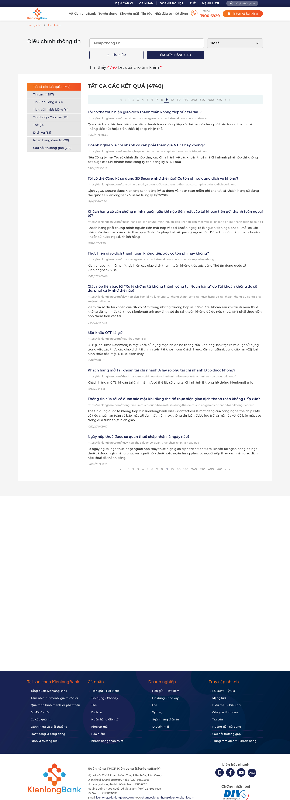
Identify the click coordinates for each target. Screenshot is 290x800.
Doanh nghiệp (172, 3)
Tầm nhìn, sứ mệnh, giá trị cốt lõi (54, 698)
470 (219, 100)
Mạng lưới (210, 3)
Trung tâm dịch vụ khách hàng (234, 741)
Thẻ (193, 3)
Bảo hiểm (98, 734)
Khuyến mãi (129, 13)
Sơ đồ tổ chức (40, 712)
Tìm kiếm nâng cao (175, 55)
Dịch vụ (96, 712)
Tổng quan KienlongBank (49, 690)
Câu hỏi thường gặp (226, 734)
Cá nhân (146, 3)
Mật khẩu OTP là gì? (105, 333)
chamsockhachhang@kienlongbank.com (167, 797)
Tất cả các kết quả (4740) (51, 87)
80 (178, 100)
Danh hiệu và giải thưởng (49, 726)
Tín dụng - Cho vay (104, 698)
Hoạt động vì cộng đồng (48, 734)
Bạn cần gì (124, 3)
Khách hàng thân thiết (107, 741)
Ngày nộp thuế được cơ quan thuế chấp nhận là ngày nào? (138, 437)
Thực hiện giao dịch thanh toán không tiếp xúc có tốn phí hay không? (148, 253)
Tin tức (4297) (43, 94)
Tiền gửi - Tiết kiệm (105, 690)
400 (211, 100)
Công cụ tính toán (225, 712)
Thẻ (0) (38, 125)
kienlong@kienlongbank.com (115, 797)
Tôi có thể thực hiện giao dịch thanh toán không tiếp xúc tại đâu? (144, 112)
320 (202, 100)
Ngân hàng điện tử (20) (51, 140)
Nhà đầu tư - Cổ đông (171, 13)
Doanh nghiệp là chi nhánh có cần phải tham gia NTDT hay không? (146, 145)
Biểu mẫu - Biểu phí (226, 705)
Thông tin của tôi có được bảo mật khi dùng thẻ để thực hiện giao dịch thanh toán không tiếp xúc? (174, 399)
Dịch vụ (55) (42, 133)
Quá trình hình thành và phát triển (55, 705)
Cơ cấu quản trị (41, 719)
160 (185, 100)
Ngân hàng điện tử (104, 719)
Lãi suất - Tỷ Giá (223, 690)
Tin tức (146, 13)
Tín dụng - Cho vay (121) (51, 117)
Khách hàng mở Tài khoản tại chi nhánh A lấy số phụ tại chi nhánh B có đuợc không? (161, 370)
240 (194, 100)
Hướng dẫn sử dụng (226, 726)
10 (172, 100)
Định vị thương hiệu (45, 741)
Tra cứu (217, 719)
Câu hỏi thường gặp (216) (52, 148)
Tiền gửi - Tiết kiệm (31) (51, 110)
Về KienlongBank (82, 13)
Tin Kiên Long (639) (48, 102)
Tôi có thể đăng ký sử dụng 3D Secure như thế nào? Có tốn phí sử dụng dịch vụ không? (163, 179)
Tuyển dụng (108, 13)
